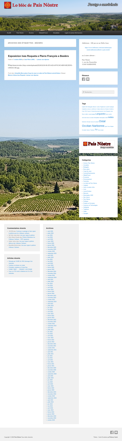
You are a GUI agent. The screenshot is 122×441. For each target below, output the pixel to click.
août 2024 (50, 279)
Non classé (86, 197)
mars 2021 (50, 362)
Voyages (85, 213)
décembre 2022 (52, 319)
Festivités (86, 181)
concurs (89, 109)
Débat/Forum (87, 175)
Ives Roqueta (21, 75)
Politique (85, 201)
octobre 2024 (51, 275)
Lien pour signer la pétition (27, 235)
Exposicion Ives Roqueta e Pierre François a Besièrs (38, 56)
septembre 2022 (52, 325)
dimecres (103, 109)
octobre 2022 (51, 323)
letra (107, 114)
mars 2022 (50, 337)
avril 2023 (50, 311)
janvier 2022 (51, 341)
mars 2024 (50, 289)
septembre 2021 (52, 350)
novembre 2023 (52, 297)
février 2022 (51, 339)
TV (96, 129)
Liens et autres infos (89, 187)
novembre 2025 (52, 249)
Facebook (83, 79)
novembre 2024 (52, 273)
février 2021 (51, 364)
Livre (84, 189)
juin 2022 (50, 331)
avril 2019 (50, 408)
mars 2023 (50, 313)
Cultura (15, 75)
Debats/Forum (43, 33)
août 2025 (50, 255)
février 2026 (51, 243)
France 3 (89, 111)
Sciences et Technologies (90, 205)
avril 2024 (50, 287)
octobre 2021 (51, 348)
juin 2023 (50, 307)
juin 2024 (50, 283)
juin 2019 (50, 404)
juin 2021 (50, 356)
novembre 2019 (52, 394)
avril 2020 (50, 384)
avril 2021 (50, 360)
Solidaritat (86, 207)
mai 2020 (50, 382)
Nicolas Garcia (90, 121)
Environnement (87, 179)
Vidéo (85, 211)
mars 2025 (50, 265)
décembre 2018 (52, 416)
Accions (31, 33)
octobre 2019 (51, 396)
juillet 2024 (50, 281)
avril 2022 (50, 335)
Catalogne (111, 106)
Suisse (88, 130)
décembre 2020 (52, 368)
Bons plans (24, 73)
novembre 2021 (52, 345)
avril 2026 (50, 239)
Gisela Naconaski (96, 111)
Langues (85, 185)
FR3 (86, 111)
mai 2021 (50, 358)
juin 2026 (50, 235)
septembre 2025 (52, 253)
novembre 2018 (52, 418)
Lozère (110, 114)
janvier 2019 (51, 414)
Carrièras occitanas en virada (17, 265)
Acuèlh (9, 33)
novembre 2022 (52, 321)
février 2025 (51, 267)
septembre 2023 (52, 301)
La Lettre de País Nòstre (44, 73)
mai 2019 (50, 406)
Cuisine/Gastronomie (89, 173)
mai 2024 (50, 285)
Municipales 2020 (104, 117)
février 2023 (51, 315)
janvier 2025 (51, 269)
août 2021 (50, 352)
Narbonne (84, 121)
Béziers (10, 75)
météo (111, 117)
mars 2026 (50, 241)
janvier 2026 (51, 245)
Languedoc (101, 114)
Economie (86, 177)
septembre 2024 (52, 277)
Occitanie (96, 121)
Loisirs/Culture (55, 73)
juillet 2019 (50, 402)
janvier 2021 (51, 366)
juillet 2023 (50, 305)
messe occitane (90, 117)
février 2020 (51, 388)
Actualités (17, 73)
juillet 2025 (50, 257)
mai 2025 (50, 261)
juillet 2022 (50, 329)
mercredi (84, 117)
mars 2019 (50, 410)
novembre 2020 (52, 370)
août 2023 (50, 303)
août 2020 (50, 376)
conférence (93, 109)
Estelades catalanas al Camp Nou (18, 267)
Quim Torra (107, 126)
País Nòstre (20, 33)
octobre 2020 (51, 372)
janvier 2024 (51, 293)
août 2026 (50, 231)
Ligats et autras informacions (73, 33)
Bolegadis (90, 106)
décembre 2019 (52, 392)
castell (107, 106)
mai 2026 (50, 237)
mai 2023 (50, 309)
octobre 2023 (51, 299)
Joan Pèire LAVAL (29, 59)
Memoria (85, 193)
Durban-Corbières (109, 109)
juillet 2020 (50, 378)
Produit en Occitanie (89, 203)
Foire (83, 111)
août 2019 (50, 400)
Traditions (86, 209)
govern (102, 111)
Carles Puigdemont (101, 106)
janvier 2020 (51, 390)
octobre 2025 (51, 251)
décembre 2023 (52, 295)
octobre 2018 (51, 420)
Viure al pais (101, 130)
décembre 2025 (52, 247)
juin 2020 (50, 380)
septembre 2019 (52, 398)
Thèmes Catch (113, 437)
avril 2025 (50, 263)
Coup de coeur (32, 73)
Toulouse (92, 130)
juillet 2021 (50, 354)
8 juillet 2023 (85, 106)
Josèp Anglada (91, 114)
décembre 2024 (52, 271)
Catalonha (84, 109)
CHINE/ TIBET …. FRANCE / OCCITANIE (20, 269)
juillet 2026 (50, 233)
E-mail (87, 79)
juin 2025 (50, 259)
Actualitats (56, 33)
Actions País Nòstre (89, 163)
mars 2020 (50, 386)
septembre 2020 (52, 374)
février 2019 (51, 412)
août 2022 (50, 327)
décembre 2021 (52, 343)
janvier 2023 (51, 317)
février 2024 (51, 291)
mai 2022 (50, 333)
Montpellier (96, 117)
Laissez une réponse (43, 59)
